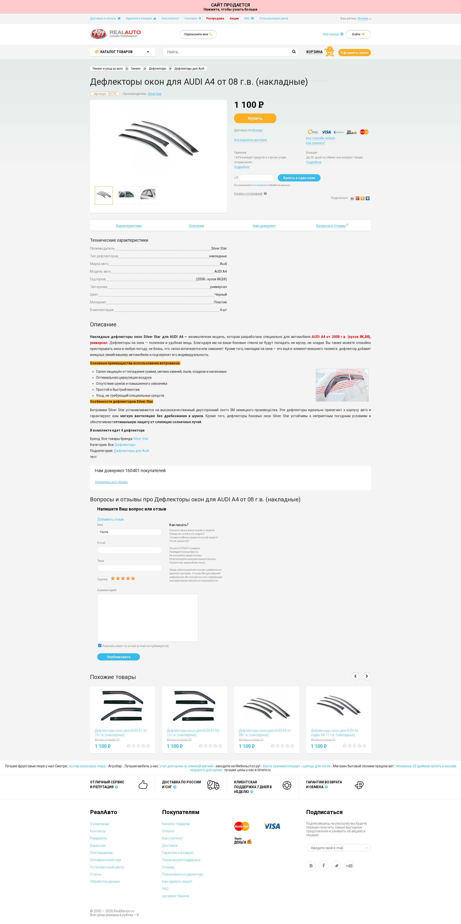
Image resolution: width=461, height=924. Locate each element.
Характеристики (129, 226)
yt (349, 865)
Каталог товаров (176, 824)
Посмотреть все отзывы (111, 482)
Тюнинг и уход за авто (107, 68)
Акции (234, 18)
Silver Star (155, 94)
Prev (355, 676)
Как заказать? (315, 143)
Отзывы (168, 867)
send (367, 847)
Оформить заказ (355, 52)
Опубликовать (119, 657)
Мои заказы (331, 34)
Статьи (95, 874)
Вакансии (97, 845)
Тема (100, 561)
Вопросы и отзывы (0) (107, 739)
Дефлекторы (157, 68)
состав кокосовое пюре (87, 766)
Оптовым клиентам (105, 860)
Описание (196, 226)
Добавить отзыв (110, 519)
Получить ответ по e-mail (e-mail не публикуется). (136, 646)
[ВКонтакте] (367, 198)
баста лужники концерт (281, 766)
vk (311, 865)
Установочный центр (273, 18)
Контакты (192, 18)
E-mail (101, 543)
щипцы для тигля (316, 766)
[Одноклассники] (362, 198)
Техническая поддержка (181, 860)
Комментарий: (107, 590)
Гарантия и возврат (139, 18)
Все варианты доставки (250, 140)
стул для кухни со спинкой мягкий (186, 766)
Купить (255, 118)
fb (323, 865)
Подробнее (241, 167)
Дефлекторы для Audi (189, 68)
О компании (99, 824)
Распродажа (215, 18)
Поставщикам (101, 853)
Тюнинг (136, 68)
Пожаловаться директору (182, 874)
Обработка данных (105, 881)
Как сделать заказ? (177, 881)
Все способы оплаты (320, 138)
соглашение (260, 185)
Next (366, 676)
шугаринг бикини (175, 896)
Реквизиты (98, 838)
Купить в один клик (299, 178)
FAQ (247, 18)
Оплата (168, 831)
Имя (100, 525)
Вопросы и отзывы (331, 226)
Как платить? (170, 18)
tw (336, 865)
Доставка (169, 845)
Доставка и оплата (103, 18)
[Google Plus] (357, 198)
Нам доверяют (264, 226)
